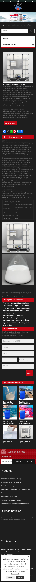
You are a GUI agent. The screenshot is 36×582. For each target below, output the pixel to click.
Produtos (8, 25)
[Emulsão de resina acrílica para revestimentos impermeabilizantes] (10, 412)
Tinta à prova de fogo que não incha (16, 305)
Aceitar (20, 577)
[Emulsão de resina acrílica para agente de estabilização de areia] (10, 432)
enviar (29, 373)
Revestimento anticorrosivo (13, 315)
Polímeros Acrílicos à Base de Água (21, 25)
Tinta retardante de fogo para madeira (16, 308)
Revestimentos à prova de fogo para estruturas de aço (16, 312)
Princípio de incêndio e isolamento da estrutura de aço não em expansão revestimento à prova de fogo (17, 518)
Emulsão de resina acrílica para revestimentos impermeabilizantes (10, 422)
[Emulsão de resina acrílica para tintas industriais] (26, 412)
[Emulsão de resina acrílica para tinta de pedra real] (26, 393)
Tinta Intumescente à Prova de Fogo (16, 303)
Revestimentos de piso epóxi (13, 318)
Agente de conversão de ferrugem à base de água (16, 324)
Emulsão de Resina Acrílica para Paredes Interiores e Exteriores (8, 402)
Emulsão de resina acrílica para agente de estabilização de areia (9, 442)
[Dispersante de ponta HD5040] (18, 67)
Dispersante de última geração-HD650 (24, 442)
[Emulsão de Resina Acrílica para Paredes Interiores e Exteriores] (10, 393)
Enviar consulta (10, 123)
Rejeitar (10, 577)
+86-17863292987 (8, 554)
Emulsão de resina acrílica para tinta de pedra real (24, 402)
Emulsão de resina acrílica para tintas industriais (24, 422)
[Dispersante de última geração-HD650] (26, 432)
